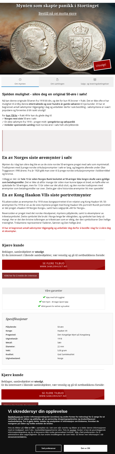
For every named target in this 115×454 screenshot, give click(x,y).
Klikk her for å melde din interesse (20, 275)
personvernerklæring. (17, 437)
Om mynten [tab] (20, 83)
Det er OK (85, 448)
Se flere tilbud (53, 265)
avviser (73, 430)
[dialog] (57, 429)
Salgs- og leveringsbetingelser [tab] (95, 83)
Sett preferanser (49, 448)
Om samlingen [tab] (57, 83)
